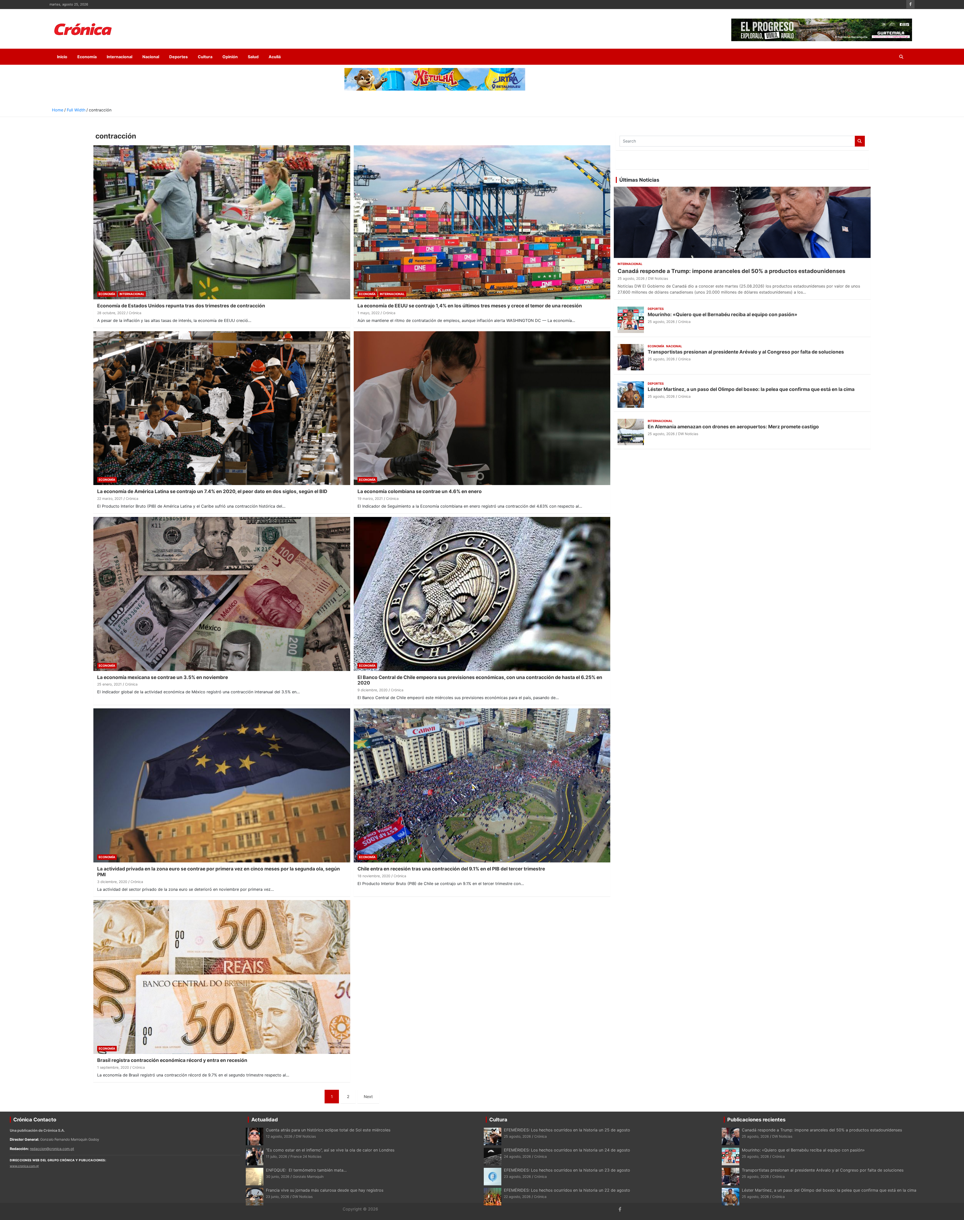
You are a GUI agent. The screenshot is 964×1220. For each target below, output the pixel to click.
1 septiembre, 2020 (113, 1067)
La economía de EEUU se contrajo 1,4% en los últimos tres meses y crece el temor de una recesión (469, 306)
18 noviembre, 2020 (373, 876)
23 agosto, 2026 (517, 1176)
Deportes (178, 56)
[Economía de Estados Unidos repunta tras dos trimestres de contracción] (222, 222)
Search (860, 141)
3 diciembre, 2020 (112, 881)
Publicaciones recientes (756, 1120)
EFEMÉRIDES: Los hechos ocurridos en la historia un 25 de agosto (567, 1129)
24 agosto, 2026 (517, 1156)
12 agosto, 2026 (279, 1136)
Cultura (205, 56)
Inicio (62, 56)
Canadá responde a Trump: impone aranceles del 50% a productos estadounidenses (731, 271)
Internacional (119, 56)
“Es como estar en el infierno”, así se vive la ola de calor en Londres (330, 1150)
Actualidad (264, 1120)
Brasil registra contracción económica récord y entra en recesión (172, 1060)
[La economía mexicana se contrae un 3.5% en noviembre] (222, 593)
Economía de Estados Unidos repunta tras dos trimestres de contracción (181, 306)
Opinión (230, 56)
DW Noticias (658, 278)
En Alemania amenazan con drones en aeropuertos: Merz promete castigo (733, 427)
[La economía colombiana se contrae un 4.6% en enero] (482, 408)
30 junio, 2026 (277, 1176)
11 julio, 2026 (276, 1156)
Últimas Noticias (639, 180)
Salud (253, 56)
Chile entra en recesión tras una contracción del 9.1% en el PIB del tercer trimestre (451, 869)
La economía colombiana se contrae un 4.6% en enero (419, 491)
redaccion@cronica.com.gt (52, 1148)
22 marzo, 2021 (110, 498)
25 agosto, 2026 (631, 278)
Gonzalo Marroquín (308, 1176)
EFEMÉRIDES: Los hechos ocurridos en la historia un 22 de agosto (567, 1190)
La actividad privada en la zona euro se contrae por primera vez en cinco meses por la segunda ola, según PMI (218, 871)
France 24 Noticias (305, 1156)
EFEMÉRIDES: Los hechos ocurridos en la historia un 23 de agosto (567, 1170)
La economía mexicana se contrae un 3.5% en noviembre (162, 677)
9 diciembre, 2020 (372, 690)
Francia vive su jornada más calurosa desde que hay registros (324, 1190)
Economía (87, 56)
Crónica (135, 313)
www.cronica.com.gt (24, 1166)
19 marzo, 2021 (370, 498)
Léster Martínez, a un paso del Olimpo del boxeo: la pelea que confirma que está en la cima (751, 389)
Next (368, 1096)
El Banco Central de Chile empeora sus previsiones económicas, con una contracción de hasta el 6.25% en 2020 (479, 680)
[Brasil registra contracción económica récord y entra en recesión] (222, 977)
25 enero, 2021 (109, 684)
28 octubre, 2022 (111, 313)
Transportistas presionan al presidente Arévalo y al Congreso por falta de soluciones (746, 352)
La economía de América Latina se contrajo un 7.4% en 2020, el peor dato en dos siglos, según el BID (212, 491)
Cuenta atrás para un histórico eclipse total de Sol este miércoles (328, 1129)
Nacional (150, 56)
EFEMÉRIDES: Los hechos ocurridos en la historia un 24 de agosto (567, 1150)
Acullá (275, 56)
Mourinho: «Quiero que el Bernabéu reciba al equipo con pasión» (722, 314)
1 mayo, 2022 (368, 313)
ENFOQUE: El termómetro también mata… (306, 1170)
